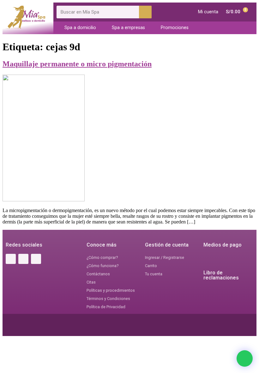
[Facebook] (11, 259)
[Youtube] (36, 259)
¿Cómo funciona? (102, 265)
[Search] (145, 12)
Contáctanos (98, 274)
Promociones (175, 27)
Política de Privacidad (106, 306)
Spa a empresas (128, 27)
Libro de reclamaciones (221, 275)
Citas (91, 282)
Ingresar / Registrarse (164, 257)
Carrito (151, 265)
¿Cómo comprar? (102, 257)
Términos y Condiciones (108, 298)
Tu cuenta (153, 274)
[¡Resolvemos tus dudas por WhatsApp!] (245, 358)
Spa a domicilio (80, 27)
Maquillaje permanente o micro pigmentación (77, 64)
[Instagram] (23, 259)
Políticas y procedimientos (111, 290)
